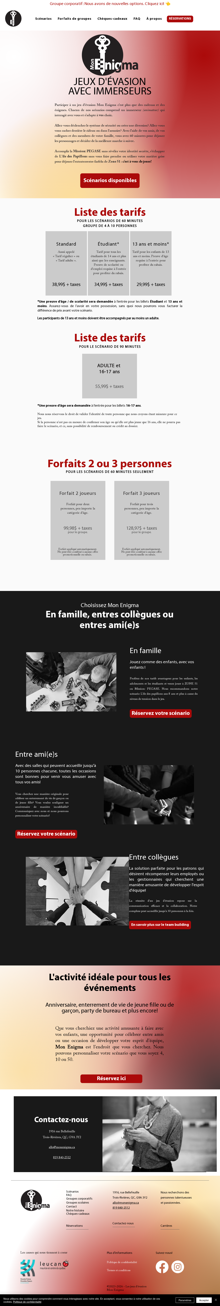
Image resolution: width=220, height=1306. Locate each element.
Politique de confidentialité (27, 1301)
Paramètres (185, 1300)
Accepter (204, 1300)
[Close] (216, 1300)
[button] (74, 19)
